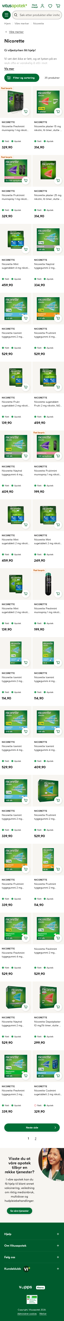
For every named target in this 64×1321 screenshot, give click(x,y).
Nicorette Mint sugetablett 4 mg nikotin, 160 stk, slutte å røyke (16, 266)
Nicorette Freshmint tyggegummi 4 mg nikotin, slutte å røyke (14, 954)
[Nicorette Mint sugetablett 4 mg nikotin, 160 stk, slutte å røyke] (16, 240)
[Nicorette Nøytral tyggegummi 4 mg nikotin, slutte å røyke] (16, 446)
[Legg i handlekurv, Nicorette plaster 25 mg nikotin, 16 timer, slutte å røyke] (58, 181)
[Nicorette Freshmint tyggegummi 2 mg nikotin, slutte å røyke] (48, 928)
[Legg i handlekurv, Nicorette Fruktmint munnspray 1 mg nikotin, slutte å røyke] (58, 456)
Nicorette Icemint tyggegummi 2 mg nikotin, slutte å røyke (14, 335)
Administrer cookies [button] (27, 1313)
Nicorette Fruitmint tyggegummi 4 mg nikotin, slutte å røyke (46, 335)
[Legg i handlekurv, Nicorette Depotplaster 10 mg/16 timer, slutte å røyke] (58, 1007)
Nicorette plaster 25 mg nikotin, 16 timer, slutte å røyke (48, 197)
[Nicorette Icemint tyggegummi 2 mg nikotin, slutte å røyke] (16, 308)
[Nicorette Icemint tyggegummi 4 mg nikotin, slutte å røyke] (48, 653)
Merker (43, 1313)
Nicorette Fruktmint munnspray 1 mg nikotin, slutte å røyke (47, 472)
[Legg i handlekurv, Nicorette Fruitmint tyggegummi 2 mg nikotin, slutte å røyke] (58, 800)
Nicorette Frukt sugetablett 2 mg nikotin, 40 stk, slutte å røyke (16, 404)
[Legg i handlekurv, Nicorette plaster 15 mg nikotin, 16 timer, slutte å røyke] (58, 112)
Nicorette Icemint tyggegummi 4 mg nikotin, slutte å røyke (46, 679)
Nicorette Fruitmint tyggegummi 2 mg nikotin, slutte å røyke (46, 817)
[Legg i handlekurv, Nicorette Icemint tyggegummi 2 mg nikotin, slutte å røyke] (26, 318)
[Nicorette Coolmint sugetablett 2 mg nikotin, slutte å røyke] (48, 1066)
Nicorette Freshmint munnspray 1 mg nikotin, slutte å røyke (15, 128)
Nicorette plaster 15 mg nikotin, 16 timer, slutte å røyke (48, 128)
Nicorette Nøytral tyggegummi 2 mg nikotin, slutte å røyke (46, 266)
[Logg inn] (42, 6)
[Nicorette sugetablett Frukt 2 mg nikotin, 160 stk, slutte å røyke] (48, 377)
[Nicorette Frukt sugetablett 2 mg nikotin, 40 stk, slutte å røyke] (16, 377)
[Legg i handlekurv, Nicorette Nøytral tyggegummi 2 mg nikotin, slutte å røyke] (58, 249)
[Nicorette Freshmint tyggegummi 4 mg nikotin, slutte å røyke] (16, 928)
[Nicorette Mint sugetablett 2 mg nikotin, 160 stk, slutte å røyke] (16, 515)
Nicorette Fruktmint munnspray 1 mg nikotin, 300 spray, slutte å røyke (15, 197)
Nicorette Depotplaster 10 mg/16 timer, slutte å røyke (47, 1023)
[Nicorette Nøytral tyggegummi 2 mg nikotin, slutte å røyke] (48, 240)
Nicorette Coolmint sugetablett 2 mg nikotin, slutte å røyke (48, 1092)
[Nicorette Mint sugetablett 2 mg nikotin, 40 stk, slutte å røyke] (16, 584)
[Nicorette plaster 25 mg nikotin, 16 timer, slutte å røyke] (48, 171)
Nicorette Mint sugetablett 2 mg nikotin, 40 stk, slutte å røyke (16, 610)
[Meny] (6, 15)
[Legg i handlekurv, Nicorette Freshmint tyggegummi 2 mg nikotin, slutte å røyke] (58, 938)
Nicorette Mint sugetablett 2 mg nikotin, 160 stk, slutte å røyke (16, 541)
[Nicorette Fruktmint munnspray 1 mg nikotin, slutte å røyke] (48, 446)
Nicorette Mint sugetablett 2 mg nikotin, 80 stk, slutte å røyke (48, 541)
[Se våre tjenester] (19, 1185)
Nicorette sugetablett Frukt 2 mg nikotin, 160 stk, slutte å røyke (47, 404)
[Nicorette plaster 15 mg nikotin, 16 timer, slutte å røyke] (48, 102)
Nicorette (8, 122)
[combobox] (37, 15)
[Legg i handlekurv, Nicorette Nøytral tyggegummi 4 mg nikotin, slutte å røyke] (26, 456)
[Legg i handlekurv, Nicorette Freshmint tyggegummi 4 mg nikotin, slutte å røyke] (26, 938)
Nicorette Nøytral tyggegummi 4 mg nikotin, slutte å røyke (14, 472)
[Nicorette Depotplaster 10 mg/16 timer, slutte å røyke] (48, 997)
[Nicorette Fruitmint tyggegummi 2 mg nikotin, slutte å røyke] (48, 791)
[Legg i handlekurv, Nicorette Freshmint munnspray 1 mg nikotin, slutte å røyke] (26, 112)
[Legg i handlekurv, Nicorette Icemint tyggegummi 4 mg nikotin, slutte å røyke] (58, 663)
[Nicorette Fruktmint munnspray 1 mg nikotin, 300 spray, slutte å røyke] (16, 171)
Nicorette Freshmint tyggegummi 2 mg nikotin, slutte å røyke (46, 951)
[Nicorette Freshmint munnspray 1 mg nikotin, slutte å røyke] (16, 102)
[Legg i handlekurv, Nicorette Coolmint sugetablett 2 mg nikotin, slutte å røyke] (58, 1076)
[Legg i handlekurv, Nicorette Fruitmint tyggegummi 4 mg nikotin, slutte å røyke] (58, 318)
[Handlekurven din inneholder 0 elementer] (58, 6)
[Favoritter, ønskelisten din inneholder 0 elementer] (50, 6)
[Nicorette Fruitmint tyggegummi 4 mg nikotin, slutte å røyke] (48, 308)
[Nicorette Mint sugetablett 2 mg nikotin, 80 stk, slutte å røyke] (48, 515)
